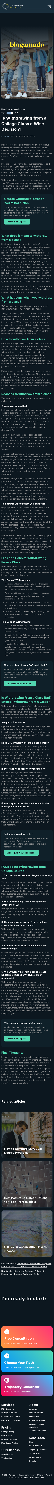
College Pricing (7, 1432)
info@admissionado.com (34, 1478)
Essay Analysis (35, 1446)
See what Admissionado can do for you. (21, 1343)
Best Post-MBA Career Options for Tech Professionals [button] (25, 1199)
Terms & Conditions (37, 1431)
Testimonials (6, 1458)
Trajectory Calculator (38, 1450)
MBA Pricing (6, 1435)
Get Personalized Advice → (20, 684)
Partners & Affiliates (37, 1420)
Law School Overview (10, 1417)
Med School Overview (10, 1420)
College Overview (9, 1413)
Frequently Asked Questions (36, 1425)
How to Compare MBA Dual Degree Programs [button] (23, 1150)
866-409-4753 (15, 1478)
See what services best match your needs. (22, 1367)
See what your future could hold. (17, 1392)
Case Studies (7, 1454)
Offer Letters (35, 1457)
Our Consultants (36, 1413)
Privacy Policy (45, 1475)
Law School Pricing (9, 1439)
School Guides (35, 1453)
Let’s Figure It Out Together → (21, 853)
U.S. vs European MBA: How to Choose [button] (25, 1249)
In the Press (34, 1417)
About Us (33, 1409)
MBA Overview (7, 1409)
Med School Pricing (9, 1443)
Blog (31, 1442)
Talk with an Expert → (17, 222)
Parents (32, 1461)
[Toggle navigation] (49, 6)
